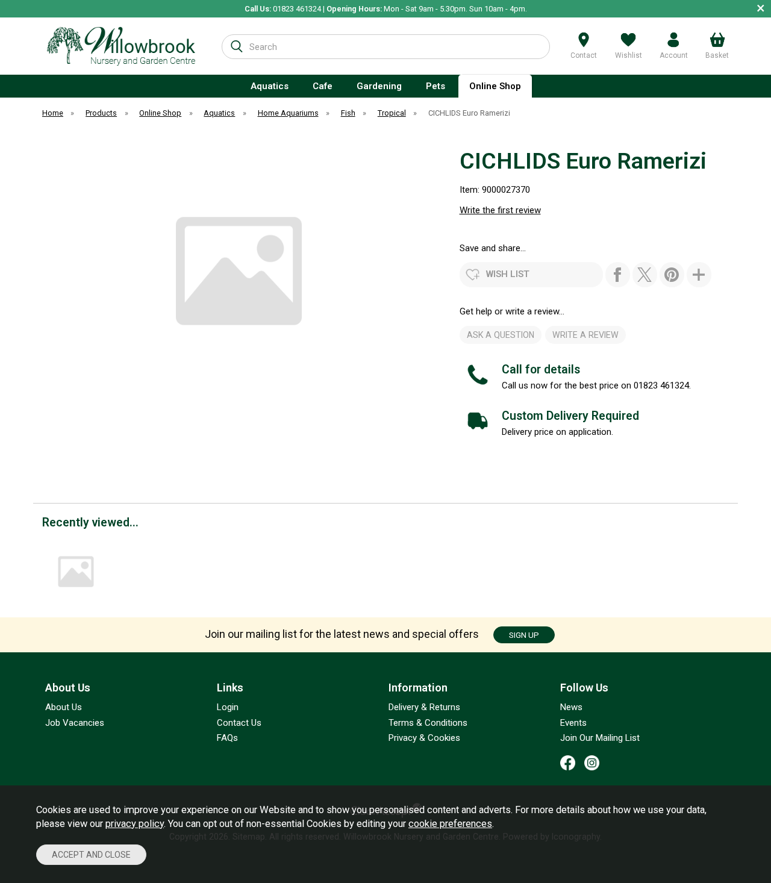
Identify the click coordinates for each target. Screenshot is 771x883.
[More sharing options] (699, 274)
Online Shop (495, 86)
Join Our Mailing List (600, 737)
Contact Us (239, 722)
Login (228, 707)
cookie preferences (450, 823)
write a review (585, 335)
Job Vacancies (74, 722)
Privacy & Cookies (424, 737)
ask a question (500, 335)
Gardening (379, 86)
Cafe (322, 86)
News (571, 707)
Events (573, 722)
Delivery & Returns (424, 707)
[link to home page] (121, 46)
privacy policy (134, 823)
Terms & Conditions (428, 722)
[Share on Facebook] (617, 274)
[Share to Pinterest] (672, 274)
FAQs (227, 737)
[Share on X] (644, 274)
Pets (435, 86)
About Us (63, 707)
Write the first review (500, 210)
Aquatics (270, 86)
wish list (507, 274)
